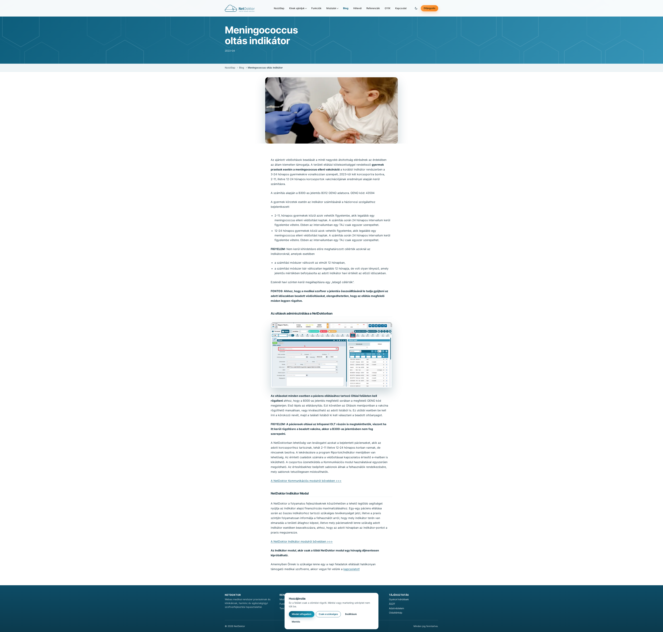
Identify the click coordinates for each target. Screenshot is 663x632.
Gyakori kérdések (399, 599)
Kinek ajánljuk (297, 8)
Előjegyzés (429, 8)
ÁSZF (392, 603)
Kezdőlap (279, 8)
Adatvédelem (396, 608)
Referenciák (373, 8)
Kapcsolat (401, 8)
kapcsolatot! (351, 569)
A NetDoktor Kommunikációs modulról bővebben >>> (306, 480)
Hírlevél (357, 8)
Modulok (331, 8)
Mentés (296, 621)
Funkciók (316, 8)
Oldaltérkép (395, 612)
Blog (345, 8)
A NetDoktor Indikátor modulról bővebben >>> (302, 541)
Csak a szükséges (328, 614)
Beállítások (351, 614)
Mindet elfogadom (301, 614)
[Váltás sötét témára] (416, 8)
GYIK (387, 8)
